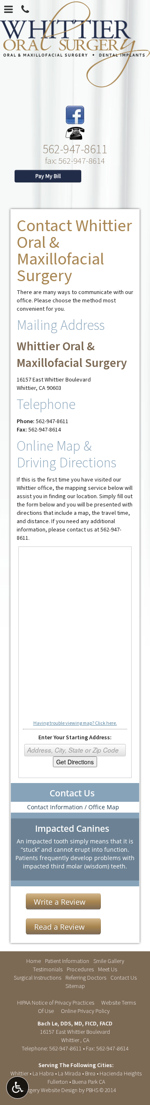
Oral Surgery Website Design (44, 1090)
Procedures (80, 969)
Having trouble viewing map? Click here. (75, 723)
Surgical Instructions (37, 978)
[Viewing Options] (17, 1087)
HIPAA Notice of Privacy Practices (55, 1003)
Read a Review (59, 927)
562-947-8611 (75, 148)
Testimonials (47, 969)
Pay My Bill (48, 176)
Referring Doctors (85, 978)
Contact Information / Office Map (73, 807)
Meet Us (107, 969)
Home (33, 961)
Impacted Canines (72, 828)
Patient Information (67, 961)
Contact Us (72, 793)
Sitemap (75, 986)
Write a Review (59, 902)
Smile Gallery (108, 961)
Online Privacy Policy (85, 1011)
